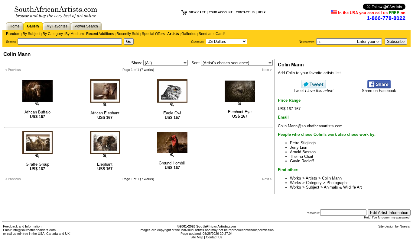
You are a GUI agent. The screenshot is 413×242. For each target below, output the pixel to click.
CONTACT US (245, 12)
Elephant (104, 164)
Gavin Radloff (302, 161)
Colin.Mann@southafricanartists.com (310, 126)
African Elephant (104, 113)
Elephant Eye (240, 112)
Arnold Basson (303, 152)
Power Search (86, 26)
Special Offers (153, 34)
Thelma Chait (301, 156)
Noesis (405, 226)
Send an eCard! (212, 34)
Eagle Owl (172, 113)
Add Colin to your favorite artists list (309, 73)
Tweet (313, 90)
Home (15, 26)
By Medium (74, 34)
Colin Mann (332, 178)
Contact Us (214, 237)
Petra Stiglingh (303, 143)
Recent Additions (100, 34)
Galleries (188, 34)
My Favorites (57, 26)
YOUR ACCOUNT (221, 12)
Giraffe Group (37, 164)
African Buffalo (37, 112)
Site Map (196, 237)
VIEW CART (197, 12)
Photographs (338, 182)
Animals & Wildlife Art (343, 187)
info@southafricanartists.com (34, 230)
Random (13, 34)
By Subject (31, 34)
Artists (173, 34)
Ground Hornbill (172, 163)
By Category (53, 34)
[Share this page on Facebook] (379, 87)
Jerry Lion (298, 147)
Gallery (33, 26)
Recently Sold (127, 34)
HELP (261, 12)
